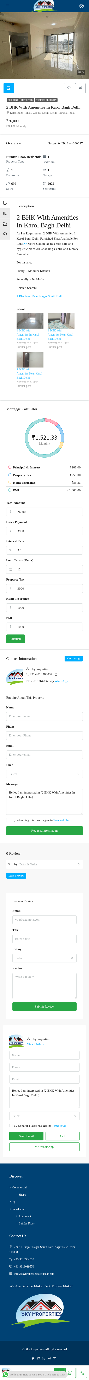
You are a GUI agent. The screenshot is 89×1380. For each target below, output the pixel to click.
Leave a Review (16, 875)
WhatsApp (61, 681)
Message (12, 784)
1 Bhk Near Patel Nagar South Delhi (40, 296)
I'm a (9, 765)
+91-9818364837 (41, 674)
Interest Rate (15, 541)
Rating (17, 949)
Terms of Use (61, 820)
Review (17, 968)
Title (15, 930)
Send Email (26, 1136)
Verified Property (46, 100)
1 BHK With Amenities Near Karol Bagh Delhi (60, 334)
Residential (18, 1209)
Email (10, 745)
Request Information (44, 830)
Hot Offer (27, 100)
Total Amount (15, 502)
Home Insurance (17, 598)
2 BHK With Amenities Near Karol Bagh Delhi (29, 373)
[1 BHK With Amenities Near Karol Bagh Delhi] (61, 320)
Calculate (16, 638)
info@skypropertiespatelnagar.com (34, 1273)
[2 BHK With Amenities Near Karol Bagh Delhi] (30, 360)
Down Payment (16, 522)
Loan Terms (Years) (19, 560)
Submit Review (44, 1006)
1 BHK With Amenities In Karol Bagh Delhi (28, 334)
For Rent (13, 100)
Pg (14, 1201)
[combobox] (44, 774)
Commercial (19, 1187)
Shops (22, 1194)
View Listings (74, 658)
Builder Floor (27, 1223)
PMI (9, 617)
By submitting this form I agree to (40, 820)
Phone (10, 726)
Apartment (25, 1216)
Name (10, 707)
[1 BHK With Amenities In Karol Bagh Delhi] (30, 320)
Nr (25, 243)
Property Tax (15, 579)
